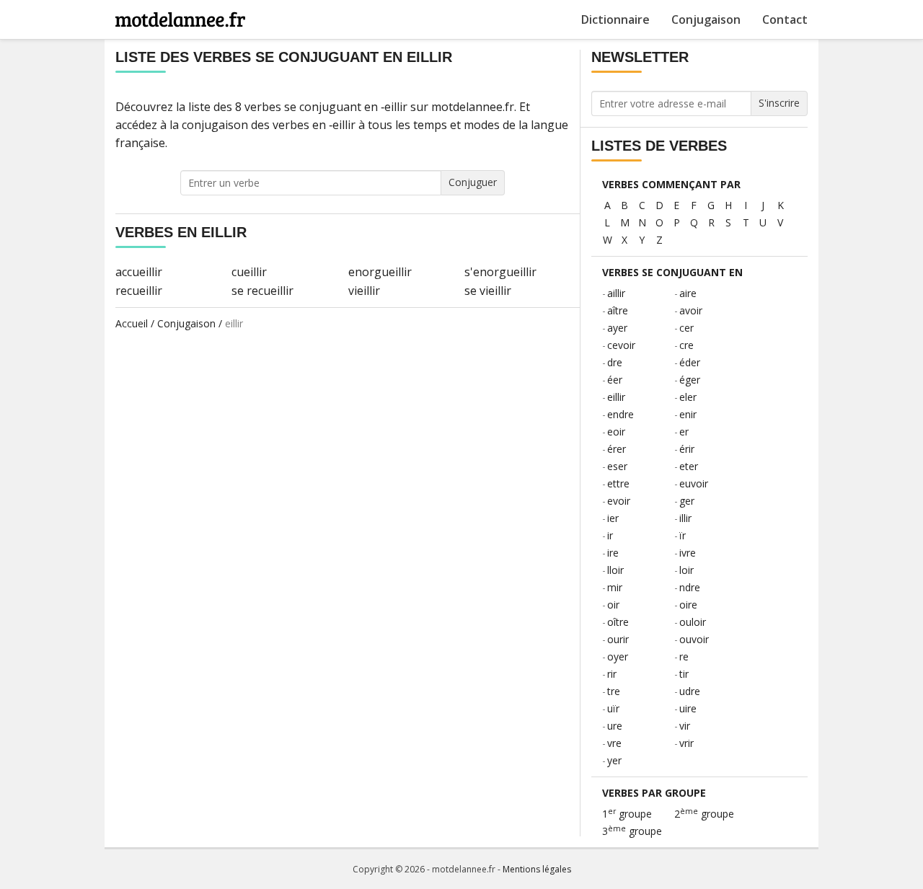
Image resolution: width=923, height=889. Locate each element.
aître (617, 310)
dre (614, 362)
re (684, 656)
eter (688, 466)
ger (686, 501)
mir (614, 587)
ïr (682, 535)
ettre (618, 483)
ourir (618, 639)
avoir (690, 310)
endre (620, 414)
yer (614, 760)
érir (686, 449)
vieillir (364, 290)
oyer (617, 656)
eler (688, 397)
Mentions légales (537, 869)
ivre (687, 553)
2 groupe (704, 814)
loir (686, 570)
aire (688, 293)
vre (614, 743)
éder (689, 362)
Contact (785, 19)
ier (613, 518)
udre (689, 691)
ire (613, 553)
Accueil (131, 323)
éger (689, 379)
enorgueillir (380, 272)
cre (686, 345)
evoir (618, 501)
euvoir (693, 483)
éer (614, 379)
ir (610, 535)
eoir (616, 431)
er (684, 431)
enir (688, 414)
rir (612, 674)
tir (684, 674)
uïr (613, 708)
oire (688, 604)
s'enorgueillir (500, 272)
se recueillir (262, 290)
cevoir (621, 345)
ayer (617, 328)
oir (613, 604)
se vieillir (487, 290)
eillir (616, 397)
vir (684, 726)
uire (688, 708)
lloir (615, 570)
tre (613, 691)
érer (616, 449)
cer (686, 328)
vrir (686, 743)
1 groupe (627, 814)
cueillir (249, 272)
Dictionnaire (615, 19)
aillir (616, 293)
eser (617, 466)
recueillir (138, 290)
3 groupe (632, 831)
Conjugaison (706, 19)
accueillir (138, 272)
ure (614, 726)
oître (618, 622)
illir (685, 518)
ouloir (692, 622)
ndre (689, 587)
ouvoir (694, 639)
